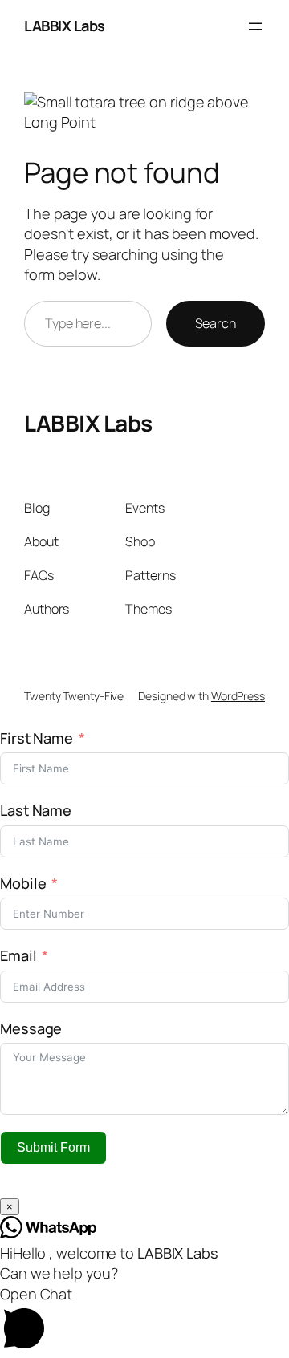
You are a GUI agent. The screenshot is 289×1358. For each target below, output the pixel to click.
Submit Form (53, 1147)
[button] (144, 1321)
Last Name (35, 810)
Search (215, 323)
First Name (36, 738)
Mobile (24, 883)
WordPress (238, 695)
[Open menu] (255, 26)
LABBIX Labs (64, 25)
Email (18, 955)
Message (31, 1028)
